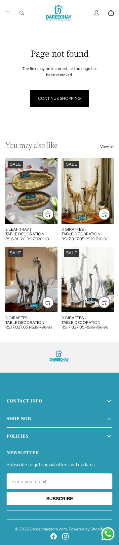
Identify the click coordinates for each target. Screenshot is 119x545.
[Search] (22, 13)
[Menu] (7, 13)
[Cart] (111, 13)
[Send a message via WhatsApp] (108, 534)
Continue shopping (59, 98)
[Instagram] (65, 536)
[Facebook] (54, 536)
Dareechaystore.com (48, 529)
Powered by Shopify (86, 529)
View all (107, 146)
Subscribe (59, 498)
